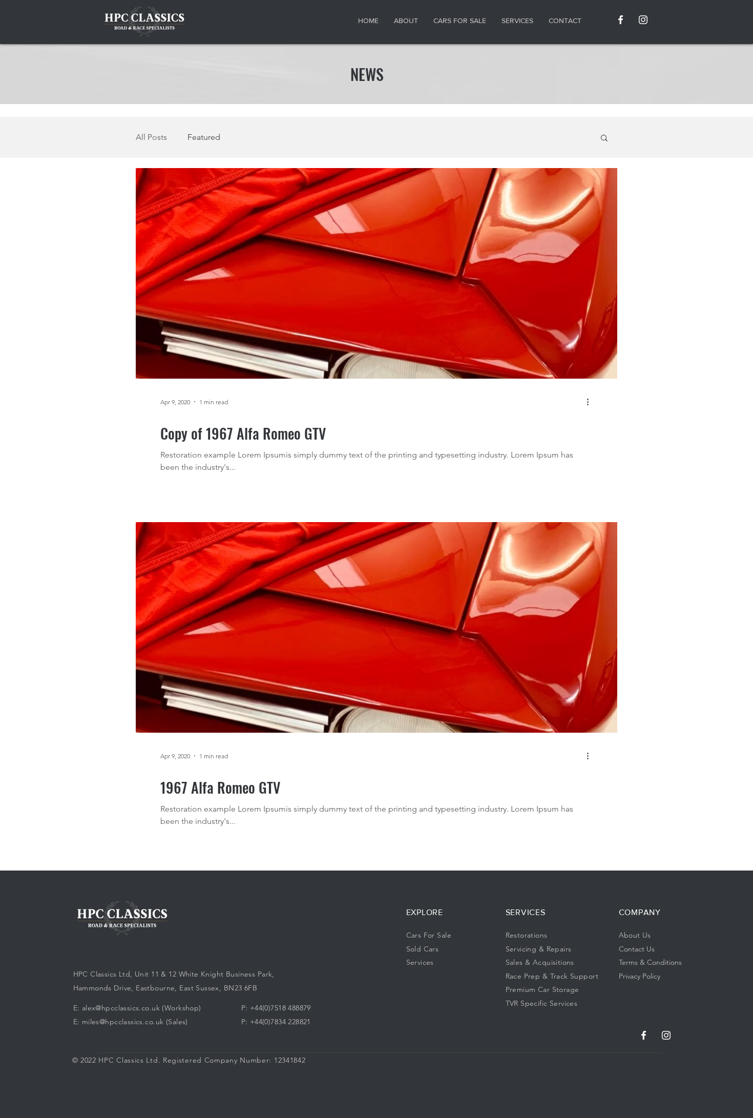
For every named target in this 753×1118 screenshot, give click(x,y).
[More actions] (591, 402)
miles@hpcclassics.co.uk (123, 1021)
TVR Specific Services (542, 1003)
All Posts (151, 137)
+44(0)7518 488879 (280, 1007)
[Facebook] (620, 20)
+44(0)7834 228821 (280, 1021)
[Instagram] (643, 20)
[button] (604, 138)
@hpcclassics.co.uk (127, 1007)
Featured (203, 137)
